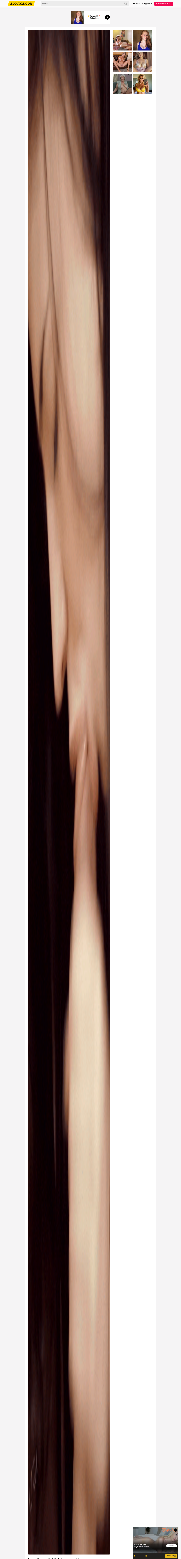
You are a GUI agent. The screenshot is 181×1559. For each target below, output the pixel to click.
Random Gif (162, 4)
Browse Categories (142, 4)
